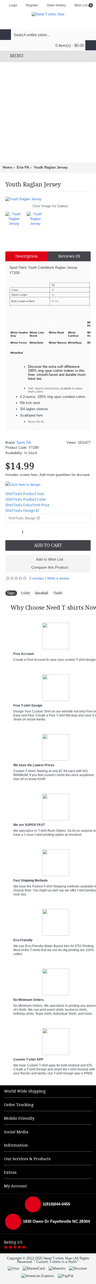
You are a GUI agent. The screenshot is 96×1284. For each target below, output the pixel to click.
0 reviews (36, 578)
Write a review (58, 578)
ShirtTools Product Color (25, 499)
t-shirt (25, 593)
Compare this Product (49, 567)
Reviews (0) (69, 256)
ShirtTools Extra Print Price (27, 505)
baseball (41, 593)
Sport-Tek (24, 443)
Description (26, 256)
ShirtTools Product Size (24, 494)
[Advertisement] (48, 112)
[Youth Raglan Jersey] (48, 199)
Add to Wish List (49, 559)
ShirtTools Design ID (22, 510)
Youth (57, 593)
